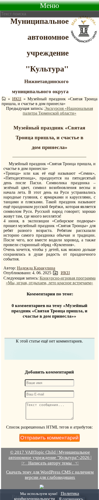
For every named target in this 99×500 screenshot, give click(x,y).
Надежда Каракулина (36, 268)
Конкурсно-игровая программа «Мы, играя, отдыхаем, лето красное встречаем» (51, 280)
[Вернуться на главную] (4, 99)
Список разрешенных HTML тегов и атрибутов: (49, 427)
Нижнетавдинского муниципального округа (40, 86)
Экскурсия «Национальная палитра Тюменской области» (58, 110)
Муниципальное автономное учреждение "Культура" (39, 44)
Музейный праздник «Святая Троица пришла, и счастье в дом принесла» (49, 137)
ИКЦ (16, 99)
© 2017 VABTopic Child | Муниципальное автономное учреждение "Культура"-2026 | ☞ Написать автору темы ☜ (49, 458)
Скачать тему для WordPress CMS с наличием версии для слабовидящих (50, 475)
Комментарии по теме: (50, 293)
